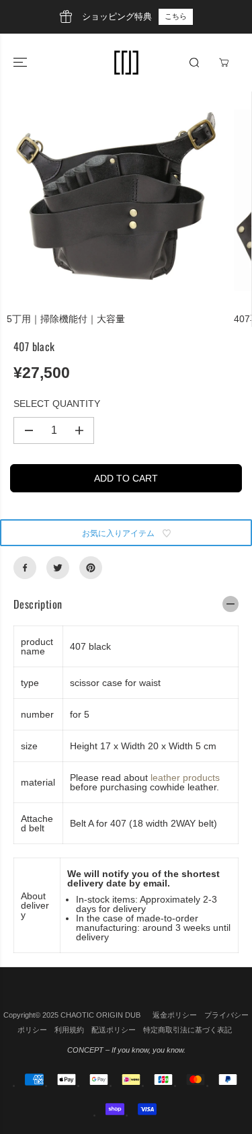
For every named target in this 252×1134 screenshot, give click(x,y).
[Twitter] (57, 567)
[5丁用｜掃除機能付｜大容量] (117, 201)
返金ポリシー (175, 1015)
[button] (21, 62)
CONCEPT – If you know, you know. (126, 1050)
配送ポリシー (113, 1030)
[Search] (194, 62)
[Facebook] (24, 567)
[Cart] (224, 62)
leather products (185, 777)
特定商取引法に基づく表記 (187, 1030)
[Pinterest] (90, 567)
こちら (176, 16)
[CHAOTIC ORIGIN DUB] (126, 62)
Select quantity (56, 403)
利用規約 (69, 1030)
